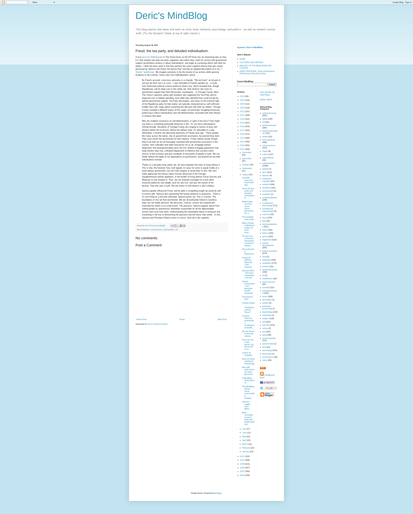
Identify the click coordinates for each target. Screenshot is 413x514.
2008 (242, 468)
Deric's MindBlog (171, 15)
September (247, 168)
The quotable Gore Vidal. (248, 218)
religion (265, 318)
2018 (242, 126)
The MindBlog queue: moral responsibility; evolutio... (248, 392)
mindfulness (267, 278)
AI (263, 122)
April (244, 440)
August (245, 174)
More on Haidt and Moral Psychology (248, 361)
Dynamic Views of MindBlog (250, 47)
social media (267, 344)
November (247, 158)
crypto (265, 151)
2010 (242, 460)
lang (264, 257)
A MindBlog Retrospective (248, 380)
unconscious (267, 357)
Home (182, 319)
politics (265, 303)
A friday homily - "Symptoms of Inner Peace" (248, 307)
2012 (242, 149)
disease (265, 175)
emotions (266, 188)
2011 (242, 456)
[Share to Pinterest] (184, 225)
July (244, 429)
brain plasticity (268, 140)
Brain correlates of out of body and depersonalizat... (248, 418)
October (246, 165)
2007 (242, 471)
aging (264, 119)
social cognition (269, 338)
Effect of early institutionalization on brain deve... (248, 228)
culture (265, 154)
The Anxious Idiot (247, 298)
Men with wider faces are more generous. (248, 370)
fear (264, 221)
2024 (242, 104)
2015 (242, 138)
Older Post (222, 319)
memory (265, 266)
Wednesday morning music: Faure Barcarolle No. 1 (247, 207)
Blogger (218, 493)
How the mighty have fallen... (246, 405)
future (264, 230)
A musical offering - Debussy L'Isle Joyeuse (247, 262)
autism (265, 137)
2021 (242, 115)
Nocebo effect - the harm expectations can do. (248, 274)
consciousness (156, 230)
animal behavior (269, 125)
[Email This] (172, 225)
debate (265, 169)
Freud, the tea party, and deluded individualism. (248, 193)
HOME (242, 59)
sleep (264, 335)
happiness (267, 240)
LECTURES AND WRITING (251, 62)
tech (264, 347)
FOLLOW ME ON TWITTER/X (267, 93)
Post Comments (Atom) (157, 324)
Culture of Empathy (247, 354)
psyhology (266, 315)
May (244, 436)
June (244, 433)
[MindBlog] (267, 383)
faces (264, 218)
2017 (242, 130)
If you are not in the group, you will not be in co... (248, 344)
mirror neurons (268, 282)
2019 (242, 123)
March (245, 444)
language (266, 260)
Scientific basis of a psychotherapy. (248, 181)
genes (265, 236)
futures (265, 233)
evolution (266, 194)
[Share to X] (178, 225)
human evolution (269, 251)
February (246, 448)
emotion (265, 184)
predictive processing (267, 307)
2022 (242, 111)
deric (264, 172)
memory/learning (269, 270)
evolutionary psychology (267, 204)
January (246, 451)
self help (266, 325)
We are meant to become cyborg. (248, 333)
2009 (242, 464)
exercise (266, 214)
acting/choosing (269, 113)
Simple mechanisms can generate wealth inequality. (248, 287)
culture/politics (168, 230)
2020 (242, 119)
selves (265, 328)
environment (267, 191)
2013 (242, 145)
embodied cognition (266, 180)
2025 (242, 100)
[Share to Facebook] (181, 225)
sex (263, 332)
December (247, 152)
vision (264, 360)
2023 (242, 108)
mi (263, 275)
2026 (242, 96)
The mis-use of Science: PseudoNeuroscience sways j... (248, 241)
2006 (242, 475)
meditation (267, 263)
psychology (267, 312)
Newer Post (141, 319)
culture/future (268, 158)
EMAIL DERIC (266, 100)
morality (265, 287)
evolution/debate (269, 198)
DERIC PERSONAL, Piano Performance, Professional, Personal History (257, 72)
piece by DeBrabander (152, 57)
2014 (242, 142)
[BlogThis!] (175, 225)
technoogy (267, 354)
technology (267, 350)
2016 (242, 134)
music (264, 296)
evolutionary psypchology (267, 210)
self (176, 230)
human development (268, 244)
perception (267, 300)
